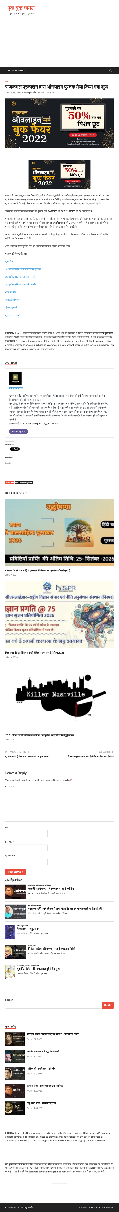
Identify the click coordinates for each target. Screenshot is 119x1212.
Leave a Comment (46, 92)
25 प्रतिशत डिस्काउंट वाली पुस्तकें (20, 276)
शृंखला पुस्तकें (11, 307)
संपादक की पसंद (12, 299)
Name (9, 827)
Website (10, 856)
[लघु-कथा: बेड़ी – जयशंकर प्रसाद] (15, 1103)
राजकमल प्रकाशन (26, 482)
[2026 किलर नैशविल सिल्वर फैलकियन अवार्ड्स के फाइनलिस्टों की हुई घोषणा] (59, 698)
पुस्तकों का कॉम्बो (12, 315)
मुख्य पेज (9, 261)
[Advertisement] (59, 43)
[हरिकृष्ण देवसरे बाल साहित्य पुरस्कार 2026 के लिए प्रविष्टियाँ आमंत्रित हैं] (59, 533)
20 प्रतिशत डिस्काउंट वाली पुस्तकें (20, 284)
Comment (12, 786)
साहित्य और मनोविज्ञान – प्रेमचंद (41, 1068)
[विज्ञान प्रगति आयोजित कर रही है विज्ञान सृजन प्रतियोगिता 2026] (59, 615)
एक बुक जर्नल (21, 8)
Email (9, 842)
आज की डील (10, 292)
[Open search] (110, 70)
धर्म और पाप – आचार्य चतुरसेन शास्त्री (43, 1051)
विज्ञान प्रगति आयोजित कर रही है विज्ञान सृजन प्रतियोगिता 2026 (34, 652)
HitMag (109, 1207)
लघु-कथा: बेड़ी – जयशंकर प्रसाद (41, 1102)
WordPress (96, 1207)
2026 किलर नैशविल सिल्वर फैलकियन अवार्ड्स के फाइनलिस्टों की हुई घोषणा (39, 735)
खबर (6, 81)
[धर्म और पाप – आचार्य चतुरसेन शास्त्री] (15, 1051)
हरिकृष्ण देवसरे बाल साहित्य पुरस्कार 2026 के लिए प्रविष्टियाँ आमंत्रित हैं (37, 570)
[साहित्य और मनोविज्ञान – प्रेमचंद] (15, 1068)
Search (9, 999)
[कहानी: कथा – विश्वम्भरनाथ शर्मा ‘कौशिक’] (15, 1086)
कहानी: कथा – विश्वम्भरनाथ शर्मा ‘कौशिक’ (45, 1085)
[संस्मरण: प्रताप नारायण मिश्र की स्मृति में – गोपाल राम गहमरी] (15, 1034)
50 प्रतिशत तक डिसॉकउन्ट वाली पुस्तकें (23, 268)
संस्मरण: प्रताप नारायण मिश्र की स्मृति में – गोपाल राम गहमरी (53, 1033)
